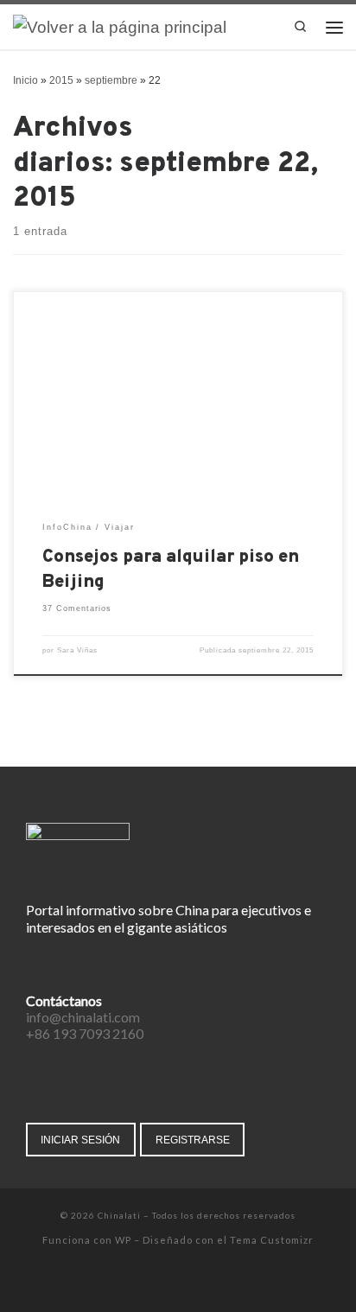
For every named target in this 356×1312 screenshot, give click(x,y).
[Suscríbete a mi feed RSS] (214, 1282)
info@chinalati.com (83, 1017)
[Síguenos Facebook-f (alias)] (142, 1282)
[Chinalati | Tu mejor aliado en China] (119, 25)
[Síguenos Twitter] (166, 1282)
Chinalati (119, 1215)
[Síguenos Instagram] (190, 1282)
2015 (61, 80)
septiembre (111, 80)
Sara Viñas (77, 650)
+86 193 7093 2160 (84, 1033)
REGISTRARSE (193, 1139)
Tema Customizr (272, 1239)
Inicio (25, 80)
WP (123, 1239)
